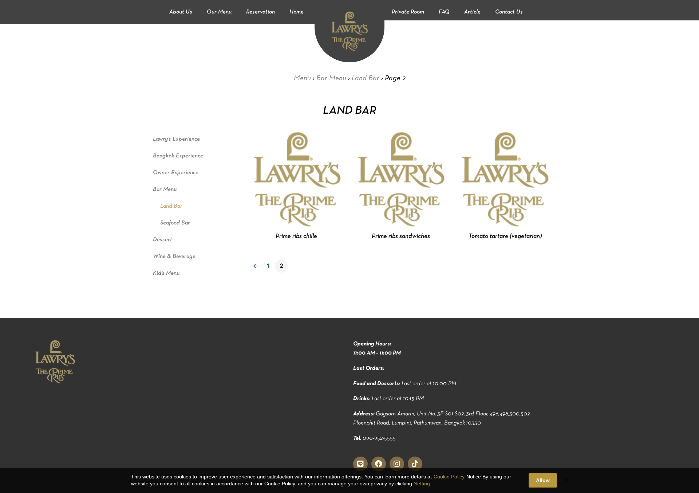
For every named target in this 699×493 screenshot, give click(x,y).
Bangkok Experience (178, 156)
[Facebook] (378, 464)
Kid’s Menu (166, 273)
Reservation (260, 12)
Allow (543, 480)
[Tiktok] (415, 464)
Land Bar (365, 78)
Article (472, 12)
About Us (180, 12)
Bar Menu (331, 78)
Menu (302, 78)
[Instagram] (397, 464)
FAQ (444, 12)
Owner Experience (175, 173)
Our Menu (219, 12)
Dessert (162, 240)
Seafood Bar (175, 223)
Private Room (408, 12)
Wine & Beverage (174, 256)
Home (296, 12)
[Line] (360, 464)
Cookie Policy (449, 477)
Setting (422, 483)
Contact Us (509, 12)
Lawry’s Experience (176, 139)
